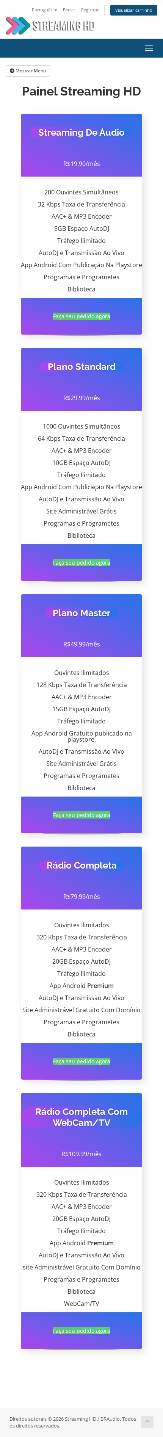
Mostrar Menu (30, 70)
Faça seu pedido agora (81, 316)
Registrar (90, 10)
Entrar (69, 10)
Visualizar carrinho (133, 10)
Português (42, 10)
